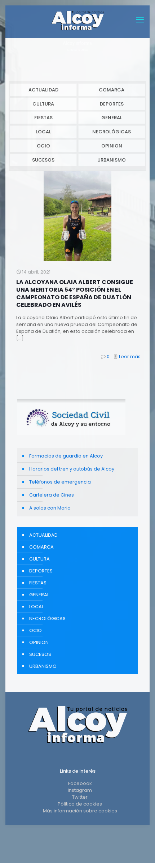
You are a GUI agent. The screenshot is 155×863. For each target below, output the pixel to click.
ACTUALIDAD (43, 89)
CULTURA (43, 103)
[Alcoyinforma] (77, 20)
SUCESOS (43, 159)
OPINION (111, 145)
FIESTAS (43, 117)
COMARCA (111, 89)
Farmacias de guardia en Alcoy (66, 455)
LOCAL (43, 131)
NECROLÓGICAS (111, 131)
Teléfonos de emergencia (60, 481)
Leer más (130, 356)
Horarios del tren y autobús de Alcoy (71, 468)
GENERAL (111, 117)
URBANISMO (111, 159)
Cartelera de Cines (51, 494)
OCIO (43, 145)
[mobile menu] (140, 20)
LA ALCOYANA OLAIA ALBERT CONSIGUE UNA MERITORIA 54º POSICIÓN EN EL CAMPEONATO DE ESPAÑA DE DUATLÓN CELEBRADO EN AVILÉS (74, 293)
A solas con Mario (50, 508)
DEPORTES (112, 103)
